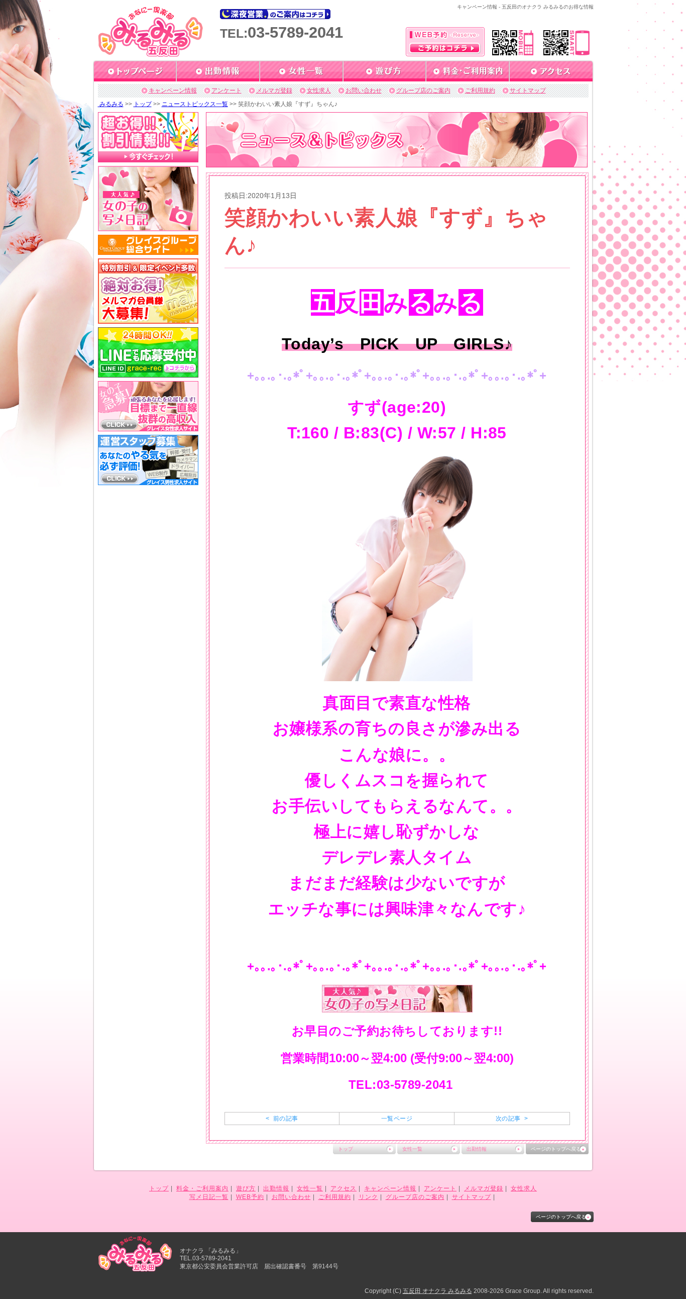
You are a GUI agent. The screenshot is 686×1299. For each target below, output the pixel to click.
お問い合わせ (364, 90)
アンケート (226, 90)
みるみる (111, 104)
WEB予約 (250, 1196)
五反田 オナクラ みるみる (437, 1290)
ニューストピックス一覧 (195, 104)
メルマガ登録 (274, 90)
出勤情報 (477, 1149)
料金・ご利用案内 (202, 1188)
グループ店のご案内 (423, 90)
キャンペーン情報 (173, 90)
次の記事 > (512, 1118)
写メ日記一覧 (208, 1196)
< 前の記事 (282, 1118)
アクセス (343, 1188)
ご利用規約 (480, 90)
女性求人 (319, 90)
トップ (143, 104)
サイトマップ (528, 90)
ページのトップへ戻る (556, 1149)
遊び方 (246, 1188)
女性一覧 (412, 1149)
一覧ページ (396, 1118)
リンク (368, 1196)
